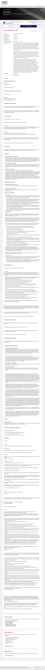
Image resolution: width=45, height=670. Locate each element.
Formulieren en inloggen (40, 6)
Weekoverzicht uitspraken (9, 655)
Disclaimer (25, 667)
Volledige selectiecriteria (9, 646)
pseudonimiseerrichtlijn (9, 23)
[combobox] (35, 30)
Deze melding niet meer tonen (34, 23)
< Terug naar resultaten (28, 26)
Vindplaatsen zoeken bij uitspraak (10, 624)
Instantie (5, 33)
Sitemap (5, 667)
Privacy (7, 667)
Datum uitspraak (6, 35)
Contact (30, 6)
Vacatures (20, 667)
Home (2, 6)
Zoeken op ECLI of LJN (9, 622)
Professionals (26, 6)
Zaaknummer (6, 38)
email (43, 667)
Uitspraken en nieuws (11, 6)
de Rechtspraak (21, 6)
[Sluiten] (41, 23)
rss (41, 667)
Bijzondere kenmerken (7, 41)
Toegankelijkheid (13, 667)
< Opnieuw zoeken (11, 26)
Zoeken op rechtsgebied (9, 623)
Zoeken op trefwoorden (9, 621)
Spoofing (17, 667)
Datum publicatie (7, 36)
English (2, 667)
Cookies (10, 667)
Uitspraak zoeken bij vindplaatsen (10, 625)
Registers (16, 6)
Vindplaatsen (6, 73)
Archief (23, 667)
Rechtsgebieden (6, 39)
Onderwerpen (5, 6)
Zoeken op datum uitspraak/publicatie (11, 620)
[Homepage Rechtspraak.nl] (4, 2)
